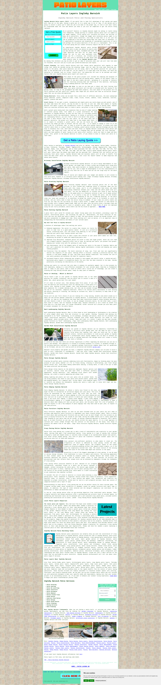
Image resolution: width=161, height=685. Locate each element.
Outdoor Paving (53, 641)
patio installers (70, 554)
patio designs (107, 492)
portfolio (80, 57)
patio (89, 47)
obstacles (47, 72)
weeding (112, 618)
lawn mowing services (73, 613)
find (49, 562)
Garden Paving (93, 644)
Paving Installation (95, 641)
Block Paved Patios (50, 644)
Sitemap (45, 671)
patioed (106, 72)
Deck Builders (93, 649)
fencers (67, 614)
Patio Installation (63, 643)
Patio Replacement (105, 644)
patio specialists (73, 534)
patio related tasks (67, 552)
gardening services (91, 614)
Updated (52, 671)
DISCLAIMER (113, 9)
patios (106, 36)
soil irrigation (103, 616)
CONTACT (108, 9)
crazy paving (50, 461)
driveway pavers (56, 618)
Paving (88, 648)
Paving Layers (101, 643)
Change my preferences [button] (101, 680)
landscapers (99, 613)
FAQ (55, 671)
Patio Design (96, 648)
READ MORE (102, 206)
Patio (46, 145)
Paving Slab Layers (62, 648)
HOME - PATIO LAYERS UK (80, 666)
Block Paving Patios (66, 644)
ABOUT (103, 9)
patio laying (112, 569)
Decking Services (105, 649)
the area (99, 67)
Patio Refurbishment (88, 643)
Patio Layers (83, 641)
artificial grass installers (85, 618)
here (80, 654)
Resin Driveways (77, 671)
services (65, 619)
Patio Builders (75, 643)
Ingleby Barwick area (89, 59)
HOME (95, 9)
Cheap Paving (64, 641)
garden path (96, 347)
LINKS (99, 9)
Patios (53, 643)
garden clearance (87, 611)
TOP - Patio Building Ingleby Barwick (56, 660)
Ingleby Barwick (70, 145)
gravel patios (70, 540)
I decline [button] (91, 680)
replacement (104, 43)
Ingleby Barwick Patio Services (59, 581)
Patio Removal (99, 646)
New (48, 671)
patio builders (81, 167)
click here (113, 576)
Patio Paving (73, 641)
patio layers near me (78, 522)
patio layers (112, 150)
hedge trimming (77, 616)
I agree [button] (86, 680)
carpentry (47, 614)
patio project (81, 76)
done (82, 25)
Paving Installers (81, 644)
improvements (54, 611)
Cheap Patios (64, 649)
